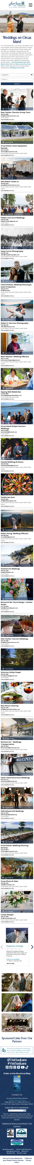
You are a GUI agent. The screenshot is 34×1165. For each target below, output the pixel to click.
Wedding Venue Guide (17, 68)
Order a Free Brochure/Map (17, 1073)
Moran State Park (7, 64)
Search (17, 84)
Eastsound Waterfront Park (21, 62)
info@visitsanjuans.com (17, 1100)
